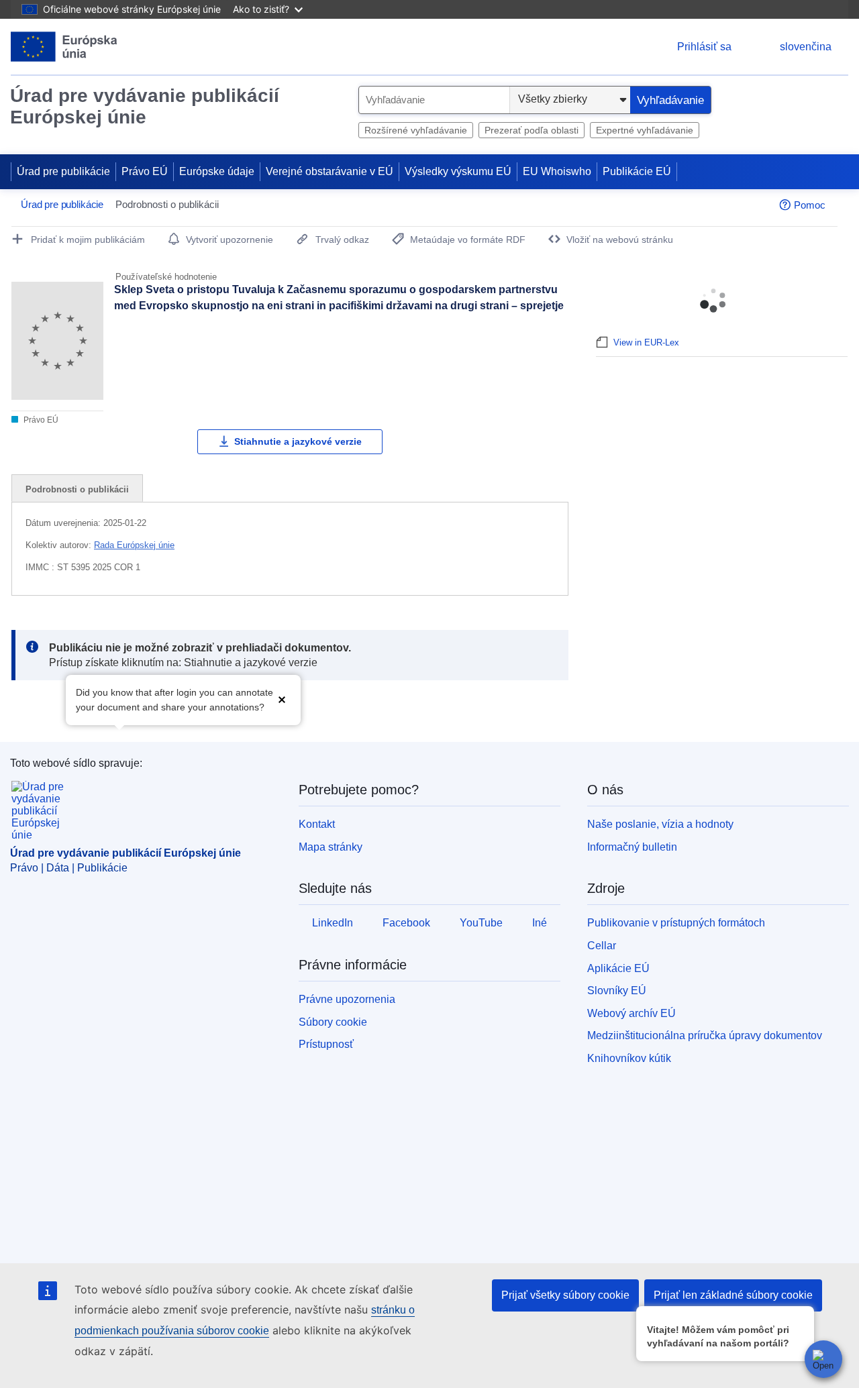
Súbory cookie (333, 1022)
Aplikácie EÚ (618, 968)
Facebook (406, 922)
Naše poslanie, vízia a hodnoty (660, 824)
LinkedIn (332, 922)
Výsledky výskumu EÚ (458, 171)
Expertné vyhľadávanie (644, 130)
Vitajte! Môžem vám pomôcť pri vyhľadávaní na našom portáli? (718, 1336)
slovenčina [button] (805, 46)
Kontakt (317, 824)
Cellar (601, 945)
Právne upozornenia (347, 999)
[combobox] (434, 100)
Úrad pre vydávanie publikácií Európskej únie (144, 106)
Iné (539, 922)
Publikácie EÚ (637, 171)
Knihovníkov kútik (629, 1058)
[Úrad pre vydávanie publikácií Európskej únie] (64, 47)
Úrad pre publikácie (63, 171)
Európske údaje (216, 171)
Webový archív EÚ (631, 1013)
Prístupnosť (326, 1044)
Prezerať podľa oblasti (531, 130)
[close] (802, 1316)
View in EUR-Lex (646, 342)
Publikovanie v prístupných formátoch (676, 922)
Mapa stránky (330, 847)
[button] (282, 698)
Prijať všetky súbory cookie (565, 1295)
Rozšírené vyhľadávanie (415, 130)
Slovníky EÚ (616, 990)
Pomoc (809, 205)
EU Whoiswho (557, 171)
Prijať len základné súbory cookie (733, 1295)
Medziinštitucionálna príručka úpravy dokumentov (704, 1035)
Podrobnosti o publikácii (77, 489)
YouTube (481, 922)
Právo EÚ (144, 171)
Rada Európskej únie (134, 545)
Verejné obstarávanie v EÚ (329, 171)
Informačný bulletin (632, 847)
